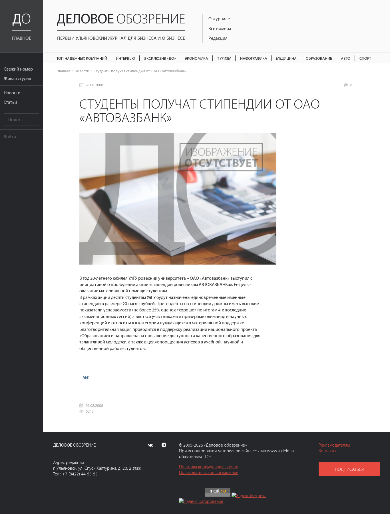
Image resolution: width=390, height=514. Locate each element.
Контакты (327, 450)
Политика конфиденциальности (208, 466)
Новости (12, 92)
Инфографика (253, 58)
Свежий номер (18, 69)
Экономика (196, 58)
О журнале (219, 18)
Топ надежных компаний (82, 58)
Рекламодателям (334, 445)
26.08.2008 (94, 84)
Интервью (125, 58)
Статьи (10, 102)
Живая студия (17, 78)
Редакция (218, 38)
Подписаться (349, 469)
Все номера (219, 28)
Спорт (365, 58)
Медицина (286, 58)
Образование (319, 58)
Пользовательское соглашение (208, 472)
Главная (63, 70)
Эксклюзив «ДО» (160, 58)
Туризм (224, 58)
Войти (10, 136)
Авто (345, 58)
